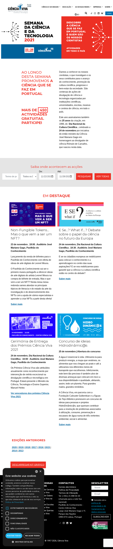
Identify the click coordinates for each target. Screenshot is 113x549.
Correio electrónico (67, 487)
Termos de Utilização (68, 493)
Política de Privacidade (69, 490)
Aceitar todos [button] (14, 535)
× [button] (40, 471)
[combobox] (36, 471)
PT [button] (78, 14)
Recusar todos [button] (32, 535)
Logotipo (43, 520)
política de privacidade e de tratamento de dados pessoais (98, 507)
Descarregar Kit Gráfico (28, 465)
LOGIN (109, 13)
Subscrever (101, 517)
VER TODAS (102, 176)
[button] (23, 541)
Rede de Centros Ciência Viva (46, 491)
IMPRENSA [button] (97, 7)
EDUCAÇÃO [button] (67, 7)
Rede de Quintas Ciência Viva (46, 512)
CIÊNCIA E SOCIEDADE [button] (50, 7)
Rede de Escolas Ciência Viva (46, 506)
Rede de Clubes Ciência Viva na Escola (46, 498)
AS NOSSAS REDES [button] (82, 7)
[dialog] (23, 507)
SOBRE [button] (108, 7)
